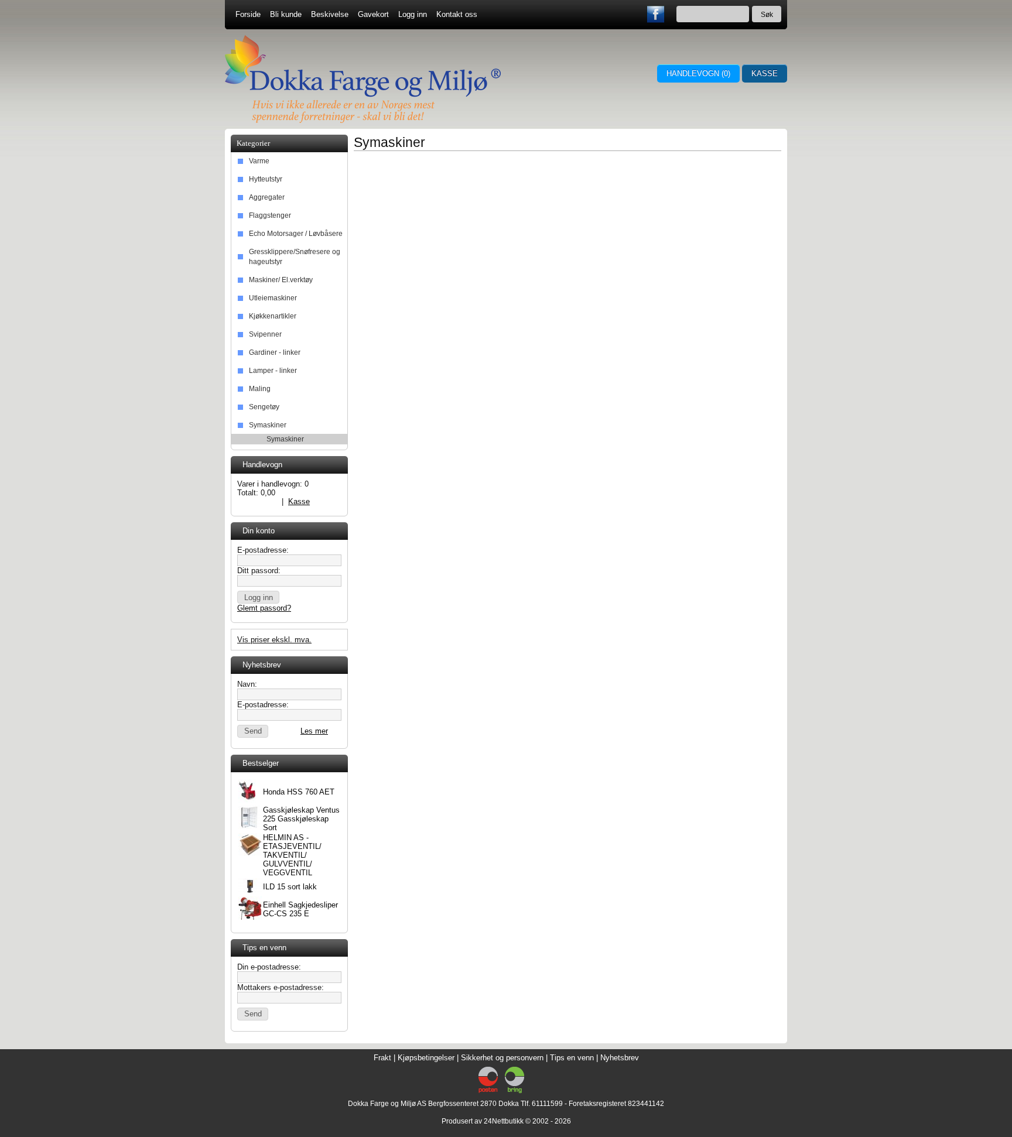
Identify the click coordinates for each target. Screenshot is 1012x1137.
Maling (260, 389)
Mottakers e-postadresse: (280, 987)
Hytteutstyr (265, 179)
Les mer (314, 731)
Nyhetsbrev (619, 1057)
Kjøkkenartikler (272, 316)
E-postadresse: (263, 550)
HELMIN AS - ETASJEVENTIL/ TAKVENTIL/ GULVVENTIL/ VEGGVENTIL (292, 855)
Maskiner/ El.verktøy (281, 280)
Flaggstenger (270, 215)
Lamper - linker (273, 371)
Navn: (247, 684)
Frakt (382, 1057)
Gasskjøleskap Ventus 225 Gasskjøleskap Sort (301, 819)
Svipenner (265, 334)
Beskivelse (329, 14)
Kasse (764, 73)
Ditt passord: (259, 570)
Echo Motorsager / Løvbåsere (296, 234)
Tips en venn (572, 1057)
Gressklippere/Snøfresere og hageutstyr (294, 257)
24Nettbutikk (504, 1121)
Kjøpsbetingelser (426, 1057)
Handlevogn (257, 501)
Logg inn (412, 14)
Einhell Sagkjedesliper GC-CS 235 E (300, 909)
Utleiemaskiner (273, 298)
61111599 (547, 1103)
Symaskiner (267, 425)
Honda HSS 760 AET (298, 791)
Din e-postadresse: (269, 967)
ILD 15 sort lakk (290, 886)
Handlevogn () (698, 73)
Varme (259, 161)
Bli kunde (286, 14)
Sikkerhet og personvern (502, 1057)
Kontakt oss (456, 14)
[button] (258, 597)
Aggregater (267, 197)
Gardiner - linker (274, 352)
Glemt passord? (264, 608)
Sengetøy (264, 407)
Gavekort (373, 14)
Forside (248, 14)
